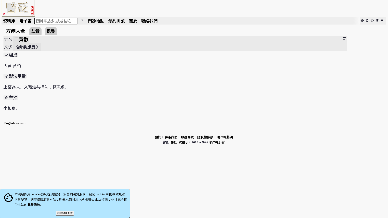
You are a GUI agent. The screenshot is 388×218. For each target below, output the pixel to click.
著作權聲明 (225, 137)
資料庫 (9, 21)
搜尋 (51, 31)
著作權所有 (217, 142)
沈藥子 (183, 142)
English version (15, 123)
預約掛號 (116, 21)
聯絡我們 (149, 21)
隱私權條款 (205, 137)
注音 (35, 31)
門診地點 (96, 21)
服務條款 (187, 137)
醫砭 (174, 142)
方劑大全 (15, 31)
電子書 (25, 21)
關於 (133, 21)
